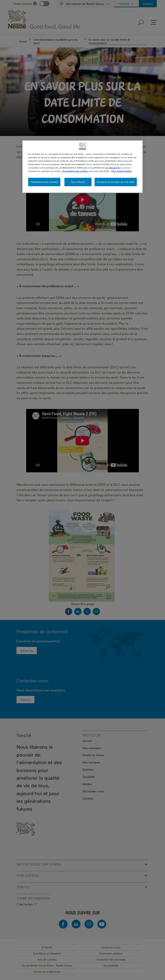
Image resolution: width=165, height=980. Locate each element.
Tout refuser (78, 181)
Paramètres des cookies (44, 181)
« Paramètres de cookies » (75, 171)
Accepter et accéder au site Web (116, 181)
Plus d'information (121, 171)
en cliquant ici (112, 167)
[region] (82, 166)
